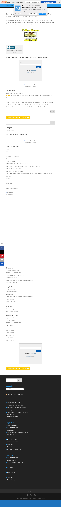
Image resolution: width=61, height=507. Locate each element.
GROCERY (8, 176)
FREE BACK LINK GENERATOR (14, 273)
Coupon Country (10, 320)
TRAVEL (36, 16)
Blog (7, 159)
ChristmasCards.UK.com (12, 270)
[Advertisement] (23, 216)
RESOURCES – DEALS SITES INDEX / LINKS (17, 181)
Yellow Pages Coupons (12, 188)
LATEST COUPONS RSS (15, 394)
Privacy (8, 178)
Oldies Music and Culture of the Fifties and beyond (19, 280)
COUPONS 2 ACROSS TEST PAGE (14, 171)
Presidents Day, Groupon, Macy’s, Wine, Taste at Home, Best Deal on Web (25, 107)
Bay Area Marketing (11, 291)
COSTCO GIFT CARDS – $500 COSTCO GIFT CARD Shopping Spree (23, 166)
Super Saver (9, 306)
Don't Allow (33, 13)
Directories (9, 268)
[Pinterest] (2, 256)
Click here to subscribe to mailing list (18, 117)
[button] (30, 2)
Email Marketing (28, 72)
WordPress (42, 498)
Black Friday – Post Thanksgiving (14, 93)
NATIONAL (30, 16)
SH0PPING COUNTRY (11, 282)
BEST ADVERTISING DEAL (12, 156)
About (7, 151)
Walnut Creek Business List (13, 311)
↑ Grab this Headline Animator (30, 86)
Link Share (9, 328)
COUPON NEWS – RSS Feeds (13, 168)
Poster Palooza (10, 299)
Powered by (17, 13)
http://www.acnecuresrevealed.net (15, 275)
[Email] (2, 260)
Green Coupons (10, 325)
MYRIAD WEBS (10, 330)
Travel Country (10, 309)
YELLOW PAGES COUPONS (13, 186)
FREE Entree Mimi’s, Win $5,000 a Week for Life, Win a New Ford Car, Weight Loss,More (29, 173)
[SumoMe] (2, 264)
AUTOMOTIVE (23, 16)
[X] (2, 252)
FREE (7, 149)
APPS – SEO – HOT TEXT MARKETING (15, 154)
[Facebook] (2, 248)
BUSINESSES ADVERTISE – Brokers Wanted (17, 163)
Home (29, 491)
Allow (42, 13)
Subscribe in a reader (12, 137)
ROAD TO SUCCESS (11, 301)
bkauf (9, 16)
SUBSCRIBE (9, 183)
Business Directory (11, 161)
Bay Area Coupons (11, 289)
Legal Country (9, 294)
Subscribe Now (48, 2)
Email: (21, 62)
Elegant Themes (27, 498)
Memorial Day (10, 100)
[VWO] (21, 13)
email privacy (33, 70)
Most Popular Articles (11, 277)
